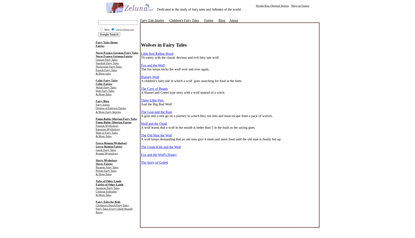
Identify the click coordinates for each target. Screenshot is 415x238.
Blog (222, 20)
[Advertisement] (191, 35)
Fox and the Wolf (153, 65)
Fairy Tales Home (107, 42)
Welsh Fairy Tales (106, 87)
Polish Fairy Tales (106, 170)
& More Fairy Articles (108, 112)
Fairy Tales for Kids (108, 201)
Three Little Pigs (152, 100)
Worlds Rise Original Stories (272, 5)
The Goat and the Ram (156, 112)
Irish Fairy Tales (105, 90)
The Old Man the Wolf (156, 135)
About (233, 20)
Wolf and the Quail (154, 123)
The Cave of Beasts (154, 88)
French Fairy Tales (106, 70)
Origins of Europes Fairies (111, 108)
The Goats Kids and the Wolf (161, 147)
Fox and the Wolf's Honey (159, 155)
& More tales (103, 73)
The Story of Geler (154, 162)
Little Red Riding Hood (157, 54)
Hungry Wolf (150, 77)
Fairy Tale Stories (152, 20)
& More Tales (104, 94)
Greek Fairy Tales (106, 150)
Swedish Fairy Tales (107, 63)
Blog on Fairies (300, 5)
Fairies (100, 46)
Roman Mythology (107, 153)
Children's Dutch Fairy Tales (112, 205)
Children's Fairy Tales (184, 20)
